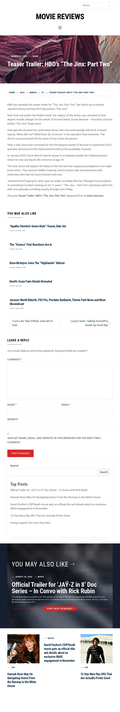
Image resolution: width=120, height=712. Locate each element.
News (35, 56)
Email (66, 404)
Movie (41, 577)
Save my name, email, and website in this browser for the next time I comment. (54, 440)
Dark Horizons (95, 195)
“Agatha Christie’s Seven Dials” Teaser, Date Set (38, 226)
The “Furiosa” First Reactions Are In (31, 244)
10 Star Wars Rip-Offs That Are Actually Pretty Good (40, 515)
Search (14, 465)
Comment (14, 359)
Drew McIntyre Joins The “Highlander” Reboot (37, 263)
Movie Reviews (60, 16)
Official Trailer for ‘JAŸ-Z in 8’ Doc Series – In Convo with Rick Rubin (49, 490)
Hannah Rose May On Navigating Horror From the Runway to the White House (55, 497)
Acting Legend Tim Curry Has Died (30, 522)
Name (12, 404)
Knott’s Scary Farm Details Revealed (31, 281)
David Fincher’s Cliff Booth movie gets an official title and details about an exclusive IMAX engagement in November (58, 506)
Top (13, 667)
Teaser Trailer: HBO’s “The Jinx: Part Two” (42, 195)
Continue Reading (59, 608)
